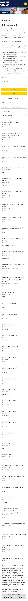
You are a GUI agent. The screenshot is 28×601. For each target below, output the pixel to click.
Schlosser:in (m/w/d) (8, 498)
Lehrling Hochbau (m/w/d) (9, 303)
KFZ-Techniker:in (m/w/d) (9, 292)
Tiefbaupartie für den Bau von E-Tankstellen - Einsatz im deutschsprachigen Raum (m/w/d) (12, 511)
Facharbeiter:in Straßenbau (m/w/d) (12, 228)
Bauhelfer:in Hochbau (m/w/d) (11, 122)
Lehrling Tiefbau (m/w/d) (9, 357)
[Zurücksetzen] (14, 93)
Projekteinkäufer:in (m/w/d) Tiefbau (12, 487)
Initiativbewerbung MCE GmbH (13, 69)
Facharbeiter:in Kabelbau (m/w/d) (11, 217)
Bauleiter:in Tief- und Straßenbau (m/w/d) (14, 146)
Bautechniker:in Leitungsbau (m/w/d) (13, 168)
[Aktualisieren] (14, 89)
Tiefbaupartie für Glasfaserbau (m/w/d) (13, 523)
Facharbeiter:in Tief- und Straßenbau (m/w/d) (13, 240)
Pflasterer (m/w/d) (7, 454)
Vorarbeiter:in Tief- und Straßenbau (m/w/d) (12, 559)
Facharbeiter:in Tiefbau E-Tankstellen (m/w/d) (13, 265)
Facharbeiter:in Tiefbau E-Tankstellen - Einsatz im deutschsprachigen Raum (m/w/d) (13, 279)
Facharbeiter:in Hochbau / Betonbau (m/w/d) (12, 205)
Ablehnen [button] (20, 597)
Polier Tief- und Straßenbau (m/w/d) (12, 465)
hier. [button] (21, 591)
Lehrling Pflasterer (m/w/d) (10, 346)
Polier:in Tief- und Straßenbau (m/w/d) (13, 476)
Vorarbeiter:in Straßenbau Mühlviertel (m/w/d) (13, 546)
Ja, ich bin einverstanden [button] (14, 594)
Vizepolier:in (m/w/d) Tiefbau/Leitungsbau (14, 534)
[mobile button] (25, 3)
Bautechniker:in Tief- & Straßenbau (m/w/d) (12, 179)
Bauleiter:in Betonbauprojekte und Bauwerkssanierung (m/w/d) (12, 134)
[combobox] (14, 85)
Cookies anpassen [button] (8, 597)
